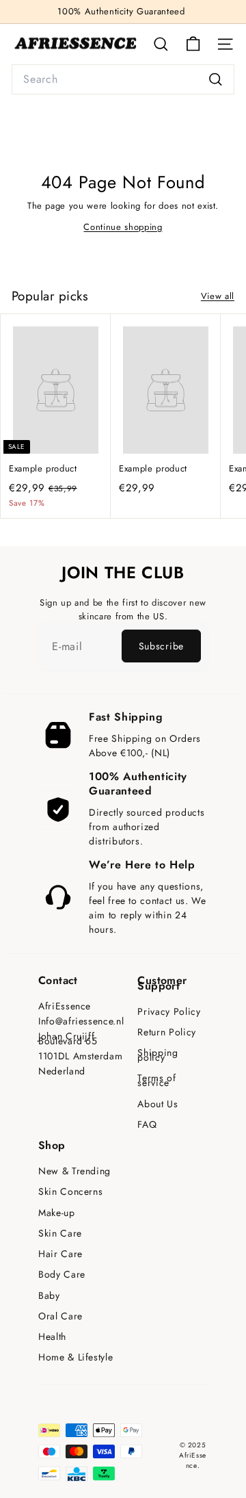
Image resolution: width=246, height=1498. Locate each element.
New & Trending (74, 1171)
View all (217, 295)
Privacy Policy (168, 1011)
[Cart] (193, 44)
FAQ (146, 1124)
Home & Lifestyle (75, 1357)
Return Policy (166, 1032)
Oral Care (60, 1316)
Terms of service (156, 1080)
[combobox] (123, 79)
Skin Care (60, 1233)
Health (52, 1336)
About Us (157, 1104)
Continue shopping (122, 226)
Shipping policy (157, 1055)
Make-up (56, 1213)
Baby (49, 1295)
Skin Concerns (70, 1191)
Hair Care (60, 1254)
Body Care (61, 1274)
